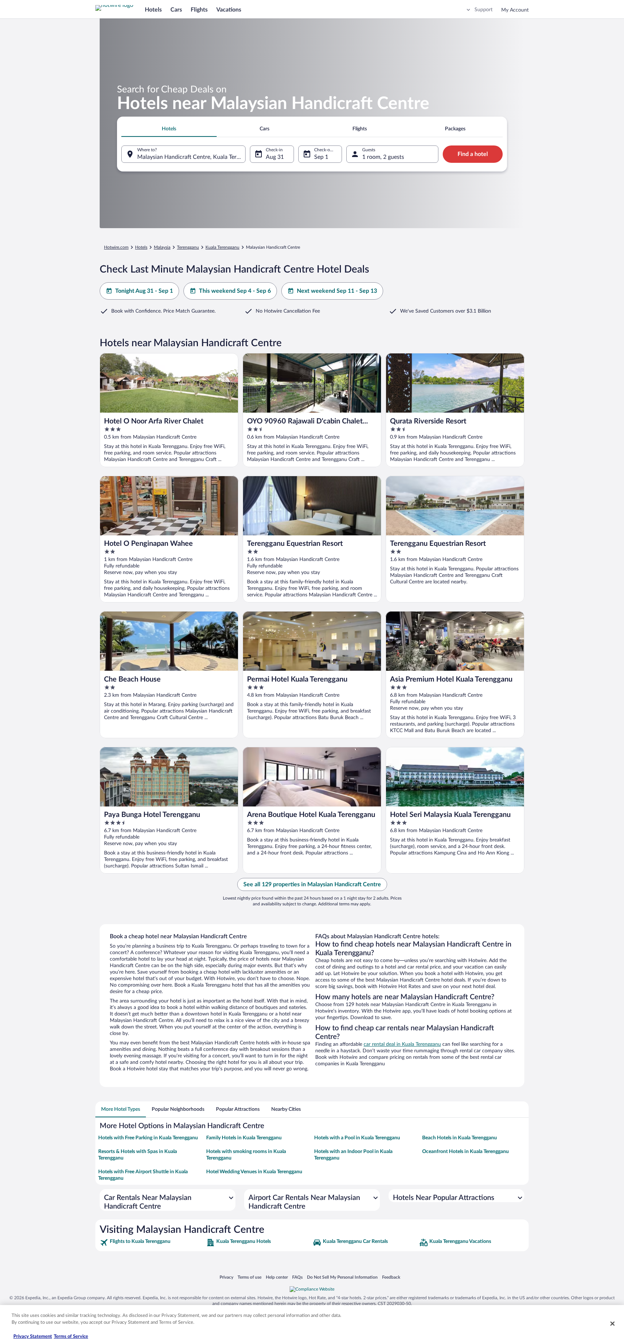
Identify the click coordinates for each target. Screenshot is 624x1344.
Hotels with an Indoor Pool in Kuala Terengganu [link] (353, 1155)
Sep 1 (321, 157)
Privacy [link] (226, 1277)
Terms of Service (71, 1336)
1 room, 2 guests (383, 157)
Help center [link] (277, 1277)
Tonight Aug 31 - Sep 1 (144, 291)
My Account (515, 10)
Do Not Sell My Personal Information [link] (342, 1277)
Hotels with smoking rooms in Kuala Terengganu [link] (246, 1155)
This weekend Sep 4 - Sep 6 (235, 291)
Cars (176, 10)
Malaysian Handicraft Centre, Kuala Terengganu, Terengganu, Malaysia (191, 157)
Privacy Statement (32, 1336)
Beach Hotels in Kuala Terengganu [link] (459, 1137)
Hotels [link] (141, 247)
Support (483, 9)
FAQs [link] (297, 1277)
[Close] (612, 1323)
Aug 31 (275, 157)
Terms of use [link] (249, 1277)
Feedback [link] (391, 1277)
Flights (199, 10)
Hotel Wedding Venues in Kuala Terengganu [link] (254, 1171)
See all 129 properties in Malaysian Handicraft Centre (312, 884)
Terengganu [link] (188, 247)
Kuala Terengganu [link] (222, 247)
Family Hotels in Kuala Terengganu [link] (244, 1137)
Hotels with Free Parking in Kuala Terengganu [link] (148, 1137)
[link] (152, 1242)
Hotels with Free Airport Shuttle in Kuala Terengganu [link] (143, 1175)
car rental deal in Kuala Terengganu (402, 1044)
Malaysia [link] (162, 247)
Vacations (228, 10)
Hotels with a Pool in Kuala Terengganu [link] (357, 1137)
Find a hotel (473, 154)
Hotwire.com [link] (116, 247)
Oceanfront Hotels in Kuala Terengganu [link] (465, 1151)
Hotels (153, 10)
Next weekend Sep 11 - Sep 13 (337, 291)
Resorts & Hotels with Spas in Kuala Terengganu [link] (137, 1155)
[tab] (169, 129)
